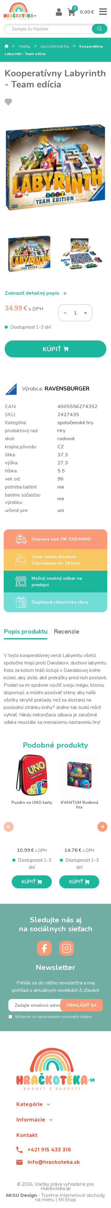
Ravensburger (67, 388)
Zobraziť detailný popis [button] (33, 293)
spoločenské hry (55, 46)
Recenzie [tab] (66, 631)
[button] (55, 1104)
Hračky (24, 46)
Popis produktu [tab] (25, 631)
